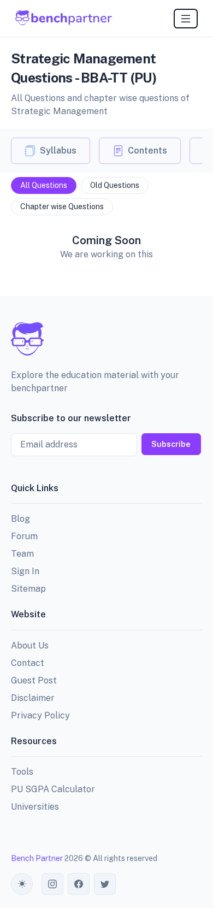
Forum (24, 536)
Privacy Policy (40, 715)
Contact (27, 663)
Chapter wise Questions (62, 206)
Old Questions (114, 185)
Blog (20, 519)
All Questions (43, 185)
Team (22, 554)
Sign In (25, 571)
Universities (35, 806)
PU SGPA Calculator (53, 789)
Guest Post (34, 680)
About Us (30, 645)
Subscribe (171, 444)
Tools (22, 772)
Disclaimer (33, 698)
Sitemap (28, 588)
